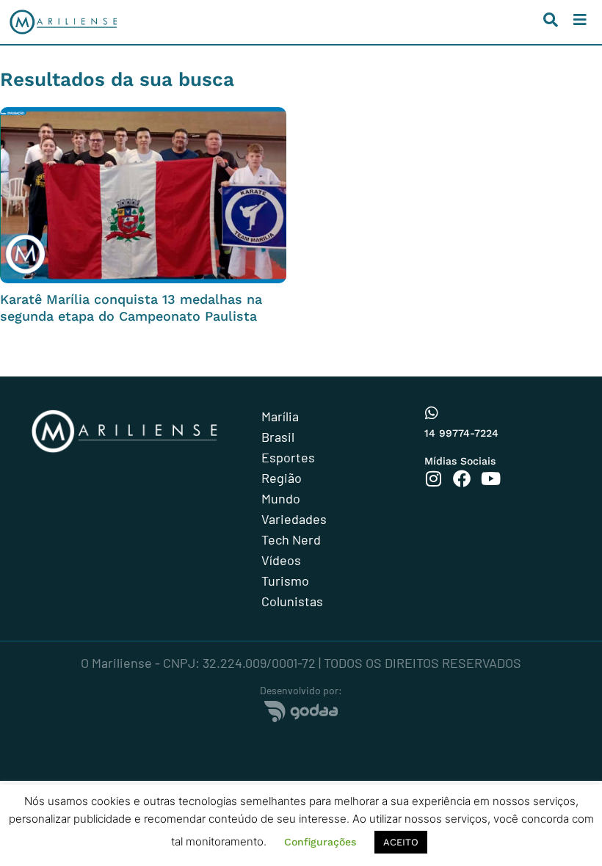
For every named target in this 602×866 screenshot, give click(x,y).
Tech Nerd (291, 539)
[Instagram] (433, 478)
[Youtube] (490, 478)
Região (281, 478)
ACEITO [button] (400, 842)
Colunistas (292, 601)
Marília (280, 416)
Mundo (280, 498)
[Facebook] (462, 478)
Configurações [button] (320, 842)
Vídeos (281, 560)
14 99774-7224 (461, 433)
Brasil (277, 437)
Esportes (288, 457)
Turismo (285, 580)
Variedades (294, 519)
